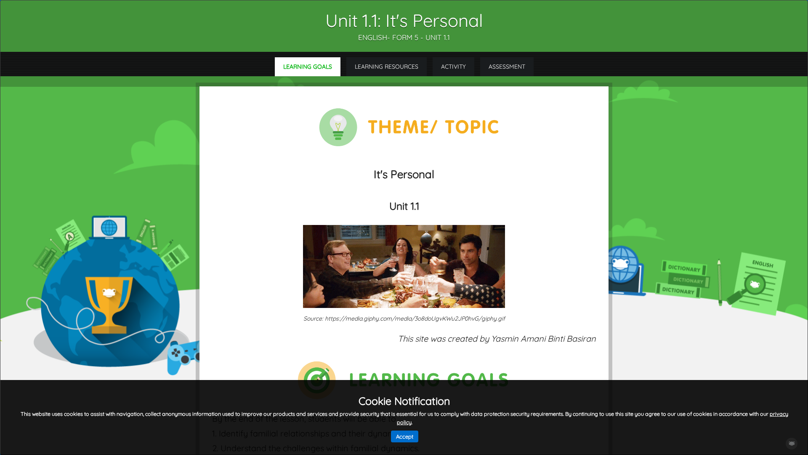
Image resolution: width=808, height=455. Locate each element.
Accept (404, 436)
